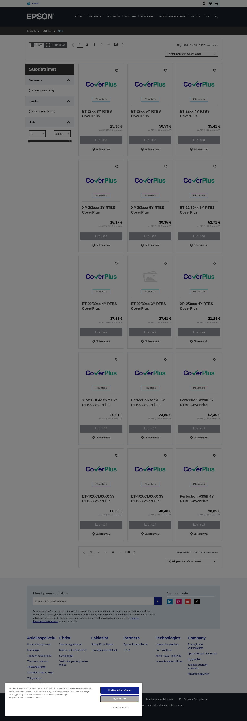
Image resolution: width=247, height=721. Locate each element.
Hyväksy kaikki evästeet (119, 690)
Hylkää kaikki (119, 699)
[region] (73, 699)
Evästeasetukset (120, 707)
